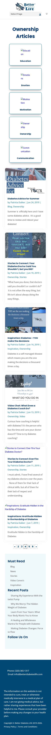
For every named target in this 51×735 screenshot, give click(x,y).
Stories (23, 277)
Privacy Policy (10, 726)
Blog (10, 206)
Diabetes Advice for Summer (23, 198)
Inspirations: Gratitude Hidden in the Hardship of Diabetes (25, 518)
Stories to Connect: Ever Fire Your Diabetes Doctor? (23, 460)
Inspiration (13, 348)
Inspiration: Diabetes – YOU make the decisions (23, 339)
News (13, 571)
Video (22, 416)
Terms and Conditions (27, 726)
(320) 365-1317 (22, 670)
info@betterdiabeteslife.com (28, 674)
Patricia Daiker (18, 202)
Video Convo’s (17, 580)
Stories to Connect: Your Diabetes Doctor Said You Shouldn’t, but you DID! (22, 266)
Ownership (18, 206)
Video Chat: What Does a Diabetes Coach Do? (21, 407)
